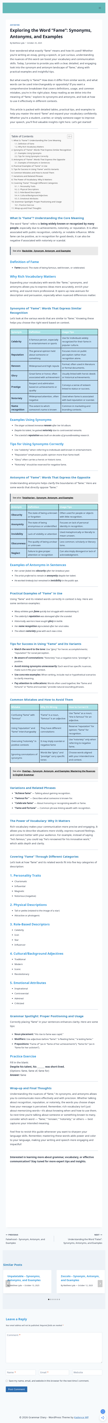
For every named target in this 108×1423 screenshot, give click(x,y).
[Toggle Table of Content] (68, 136)
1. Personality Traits (26, 186)
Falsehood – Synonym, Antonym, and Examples (25, 1238)
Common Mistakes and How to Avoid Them (34, 172)
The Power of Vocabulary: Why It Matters (33, 179)
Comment (13, 1335)
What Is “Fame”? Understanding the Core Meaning (37, 140)
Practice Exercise (26, 205)
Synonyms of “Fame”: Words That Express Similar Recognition (42, 149)
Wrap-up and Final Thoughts (28, 208)
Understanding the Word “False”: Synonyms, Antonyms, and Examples (82, 1238)
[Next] (100, 1283)
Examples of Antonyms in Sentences (34, 162)
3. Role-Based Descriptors (29, 192)
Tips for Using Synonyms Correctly (33, 156)
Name (11, 1372)
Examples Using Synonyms (29, 153)
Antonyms (15, 25)
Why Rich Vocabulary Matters (31, 146)
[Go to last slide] (8, 1283)
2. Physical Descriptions (28, 189)
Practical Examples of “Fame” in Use (30, 166)
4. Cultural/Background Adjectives (33, 195)
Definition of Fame (26, 143)
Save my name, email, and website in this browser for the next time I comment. (49, 1380)
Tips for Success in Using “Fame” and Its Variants (36, 169)
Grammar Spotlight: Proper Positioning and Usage (38, 201)
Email (44, 1372)
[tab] (48, 1299)
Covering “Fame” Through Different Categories (36, 183)
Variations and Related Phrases (28, 176)
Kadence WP (81, 1417)
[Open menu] (99, 8)
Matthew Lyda (18, 43)
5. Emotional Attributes (28, 198)
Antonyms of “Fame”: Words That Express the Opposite (39, 159)
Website (78, 1372)
